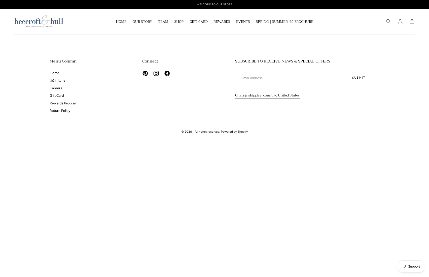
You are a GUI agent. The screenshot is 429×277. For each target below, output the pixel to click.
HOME (121, 22)
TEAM (163, 22)
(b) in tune (58, 80)
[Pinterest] (145, 73)
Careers (56, 88)
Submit (358, 77)
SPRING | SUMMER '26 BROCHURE (284, 22)
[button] (388, 22)
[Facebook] (167, 73)
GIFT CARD (199, 22)
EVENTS (243, 22)
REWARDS (222, 22)
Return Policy (60, 111)
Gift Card (57, 95)
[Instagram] (156, 73)
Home (54, 73)
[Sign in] (400, 22)
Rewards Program (63, 103)
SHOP (179, 22)
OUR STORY (142, 22)
